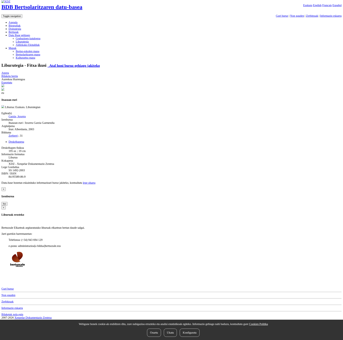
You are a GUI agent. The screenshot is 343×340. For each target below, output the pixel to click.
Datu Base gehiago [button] (19, 35)
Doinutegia (15, 28)
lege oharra (89, 182)
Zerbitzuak (312, 15)
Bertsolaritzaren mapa (28, 54)
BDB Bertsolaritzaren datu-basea (41, 7)
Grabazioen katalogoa (28, 38)
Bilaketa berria (9, 76)
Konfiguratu (190, 332)
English (317, 5)
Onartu (154, 332)
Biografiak (15, 25)
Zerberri (13, 135)
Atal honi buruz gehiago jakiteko (74, 65)
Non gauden (297, 15)
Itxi (4, 203)
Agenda (13, 22)
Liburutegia (22, 41)
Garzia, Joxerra (17, 116)
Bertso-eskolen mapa (27, 51)
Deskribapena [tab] (16, 141)
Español (337, 5)
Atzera (5, 72)
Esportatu (6, 82)
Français (327, 5)
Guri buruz (282, 15)
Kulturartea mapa (25, 57)
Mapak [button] (12, 48)
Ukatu (170, 332)
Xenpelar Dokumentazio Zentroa (33, 317)
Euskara (307, 5)
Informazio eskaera (331, 15)
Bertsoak (14, 32)
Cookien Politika (258, 324)
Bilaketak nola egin (12, 314)
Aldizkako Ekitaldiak (28, 44)
